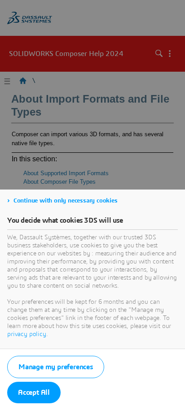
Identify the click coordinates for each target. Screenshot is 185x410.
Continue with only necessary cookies (65, 201)
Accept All (34, 392)
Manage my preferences (55, 367)
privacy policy (26, 334)
